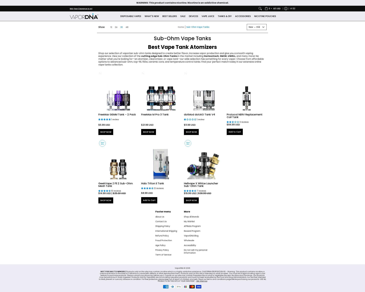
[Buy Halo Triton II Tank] (161, 159)
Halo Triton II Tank (152, 183)
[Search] (260, 8)
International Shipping (166, 231)
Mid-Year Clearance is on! (81, 8)
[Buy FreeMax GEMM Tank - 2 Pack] (118, 90)
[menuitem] (273, 8)
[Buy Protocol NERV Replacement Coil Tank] (247, 90)
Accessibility (190, 245)
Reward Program (192, 231)
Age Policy (160, 245)
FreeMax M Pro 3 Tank (155, 114)
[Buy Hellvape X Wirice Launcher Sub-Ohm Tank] (204, 159)
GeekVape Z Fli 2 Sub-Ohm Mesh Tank (115, 185)
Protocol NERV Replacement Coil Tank (244, 116)
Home (181, 27)
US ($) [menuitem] (292, 8)
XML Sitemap (201, 281)
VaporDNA (179, 268)
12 (111, 27)
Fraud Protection (163, 240)
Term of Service (163, 254)
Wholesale (189, 240)
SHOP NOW (105, 132)
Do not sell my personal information (195, 251)
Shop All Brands (191, 216)
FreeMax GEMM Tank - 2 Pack (117, 114)
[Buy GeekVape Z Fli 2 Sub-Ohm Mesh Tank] (118, 159)
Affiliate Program (192, 226)
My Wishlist (189, 221)
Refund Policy (162, 235)
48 (127, 27)
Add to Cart (235, 131)
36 (121, 27)
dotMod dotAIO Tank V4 (199, 114)
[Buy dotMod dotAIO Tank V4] (204, 90)
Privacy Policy (162, 250)
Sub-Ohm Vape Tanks (197, 27)
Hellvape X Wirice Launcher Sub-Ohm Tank (201, 185)
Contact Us (161, 221)
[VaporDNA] (84, 16)
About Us (159, 216)
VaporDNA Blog (191, 235)
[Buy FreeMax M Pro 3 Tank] (161, 90)
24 (116, 27)
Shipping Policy (162, 226)
